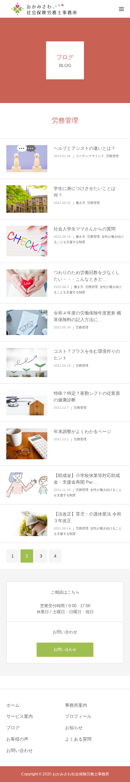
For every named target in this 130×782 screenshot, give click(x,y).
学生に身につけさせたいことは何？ (84, 192)
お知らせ (74, 727)
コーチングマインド (90, 156)
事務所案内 (76, 705)
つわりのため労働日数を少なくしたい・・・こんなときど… (87, 276)
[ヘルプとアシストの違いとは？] (26, 159)
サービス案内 (19, 716)
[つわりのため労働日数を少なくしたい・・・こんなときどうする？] (26, 283)
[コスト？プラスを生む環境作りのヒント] (26, 362)
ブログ (13, 727)
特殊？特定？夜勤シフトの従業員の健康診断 (87, 396)
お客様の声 (17, 739)
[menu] (121, 9)
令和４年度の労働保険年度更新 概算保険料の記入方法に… (87, 316)
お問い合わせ (65, 649)
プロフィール (78, 716)
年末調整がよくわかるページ (82, 431)
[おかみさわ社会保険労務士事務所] (44, 9)
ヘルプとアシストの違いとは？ (84, 148)
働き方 (80, 203)
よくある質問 (78, 739)
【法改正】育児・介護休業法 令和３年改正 (87, 517)
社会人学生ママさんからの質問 (84, 228)
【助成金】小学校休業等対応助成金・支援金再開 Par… (87, 479)
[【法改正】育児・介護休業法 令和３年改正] (26, 523)
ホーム (13, 705)
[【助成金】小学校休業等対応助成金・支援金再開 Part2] (26, 485)
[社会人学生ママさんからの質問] (26, 241)
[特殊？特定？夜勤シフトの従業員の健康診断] (26, 402)
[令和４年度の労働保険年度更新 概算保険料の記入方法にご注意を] (26, 322)
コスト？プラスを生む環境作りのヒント (87, 354)
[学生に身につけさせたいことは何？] (26, 199)
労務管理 (112, 156)
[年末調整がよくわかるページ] (26, 443)
